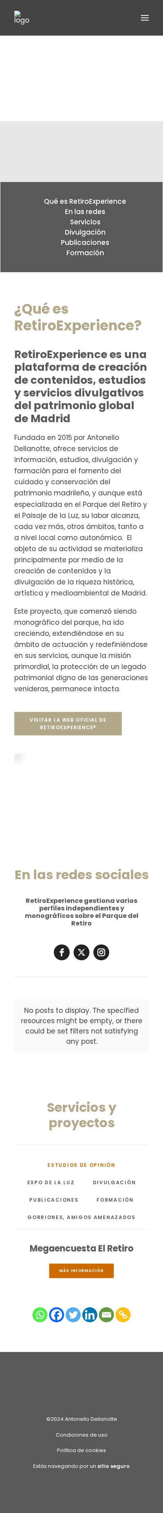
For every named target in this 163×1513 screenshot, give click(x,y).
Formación (85, 253)
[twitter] (81, 952)
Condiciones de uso (82, 1435)
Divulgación (85, 232)
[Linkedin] (89, 1314)
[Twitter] (73, 1314)
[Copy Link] (123, 1314)
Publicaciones (85, 242)
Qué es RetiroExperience (85, 201)
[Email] (106, 1314)
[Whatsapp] (39, 1314)
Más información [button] (81, 1271)
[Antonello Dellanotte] (21, 18)
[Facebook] (56, 1314)
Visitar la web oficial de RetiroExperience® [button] (69, 724)
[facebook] (62, 952)
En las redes (85, 211)
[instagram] (101, 952)
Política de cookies (81, 1450)
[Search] (121, 17)
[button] (145, 18)
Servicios (85, 222)
